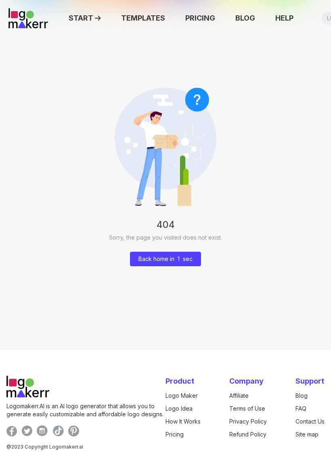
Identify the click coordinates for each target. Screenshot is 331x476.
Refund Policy (247, 434)
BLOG (245, 18)
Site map (306, 434)
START (81, 18)
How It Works (183, 421)
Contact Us (310, 421)
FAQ (300, 408)
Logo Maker (182, 395)
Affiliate (239, 395)
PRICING (200, 18)
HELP (284, 18)
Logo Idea (179, 408)
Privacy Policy (248, 421)
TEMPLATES (143, 18)
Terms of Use (247, 408)
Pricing (175, 434)
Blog (301, 395)
